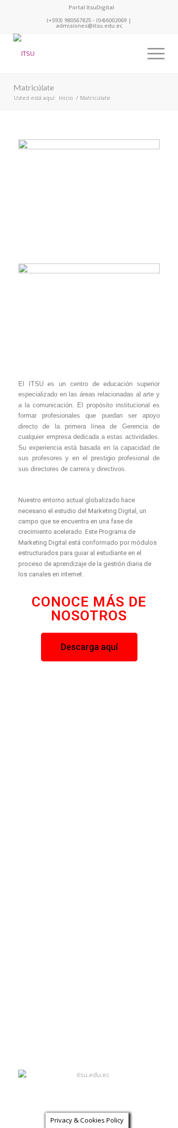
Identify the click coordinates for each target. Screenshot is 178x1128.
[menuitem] (91, 7)
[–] (73, 53)
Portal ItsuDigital (91, 7)
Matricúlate (33, 87)
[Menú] (151, 53)
